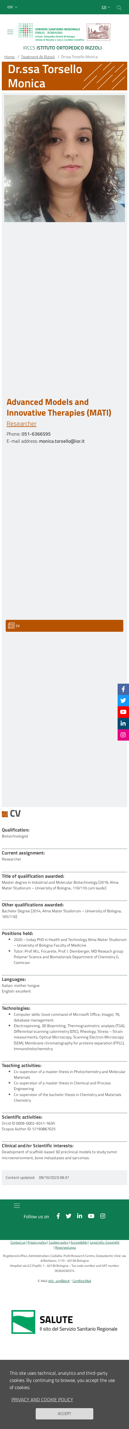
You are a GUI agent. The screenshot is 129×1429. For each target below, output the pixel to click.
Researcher (22, 423)
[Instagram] (123, 734)
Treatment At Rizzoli (38, 57)
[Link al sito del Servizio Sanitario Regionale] (64, 1322)
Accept (64, 1413)
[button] (13, 7)
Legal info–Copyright (104, 1242)
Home (9, 57)
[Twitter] (123, 700)
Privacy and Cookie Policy (42, 1399)
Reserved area (65, 1247)
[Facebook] (123, 689)
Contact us (17, 1242)
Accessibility (79, 1242)
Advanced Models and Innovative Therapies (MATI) (59, 407)
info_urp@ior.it (59, 1280)
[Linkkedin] (123, 723)
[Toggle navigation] (10, 31)
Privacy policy (37, 1242)
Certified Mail (82, 1280)
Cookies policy (58, 1242)
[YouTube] (123, 711)
